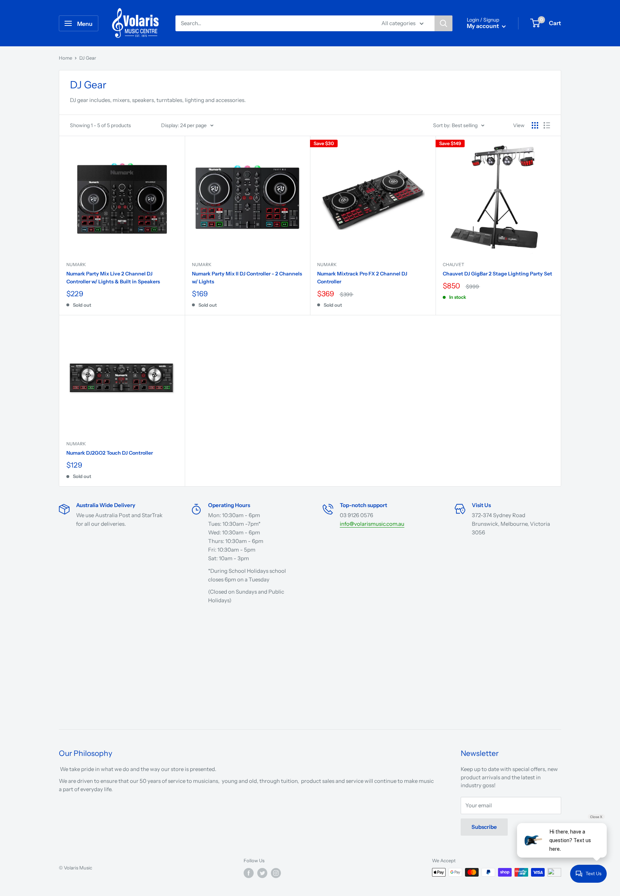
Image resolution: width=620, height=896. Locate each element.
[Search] (443, 23)
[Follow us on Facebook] (249, 873)
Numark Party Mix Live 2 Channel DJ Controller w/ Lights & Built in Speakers (113, 277)
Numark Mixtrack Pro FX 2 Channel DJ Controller (362, 277)
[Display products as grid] (535, 125)
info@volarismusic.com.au (372, 523)
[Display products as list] (547, 125)
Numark (76, 264)
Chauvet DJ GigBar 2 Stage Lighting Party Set (497, 273)
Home (65, 58)
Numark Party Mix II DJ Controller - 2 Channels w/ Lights (247, 277)
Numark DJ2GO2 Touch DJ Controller (109, 453)
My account (483, 25)
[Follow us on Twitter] (262, 873)
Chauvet (453, 264)
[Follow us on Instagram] (276, 873)
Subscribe (484, 826)
